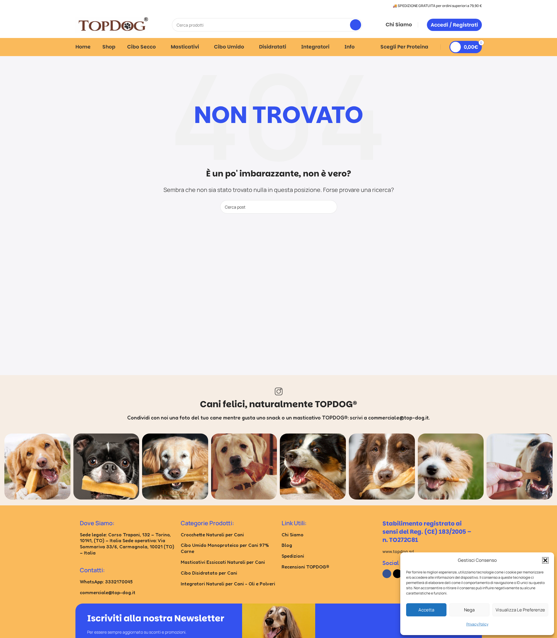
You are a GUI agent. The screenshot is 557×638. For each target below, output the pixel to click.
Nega (469, 610)
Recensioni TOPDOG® (305, 567)
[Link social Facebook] (386, 573)
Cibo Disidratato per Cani (209, 573)
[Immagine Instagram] (37, 467)
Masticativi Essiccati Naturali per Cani (223, 562)
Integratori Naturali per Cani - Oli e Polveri (228, 584)
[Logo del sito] (112, 24)
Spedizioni (293, 556)
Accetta (426, 610)
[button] (545, 560)
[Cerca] (355, 24)
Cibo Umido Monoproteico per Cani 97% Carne (225, 548)
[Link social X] (397, 573)
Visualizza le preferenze (520, 610)
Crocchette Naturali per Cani (212, 535)
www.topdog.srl (398, 551)
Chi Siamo (292, 535)
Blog (287, 545)
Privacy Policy (477, 624)
